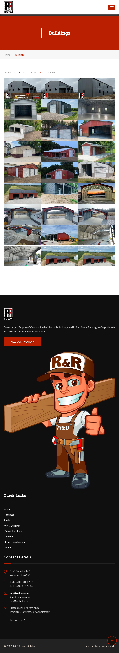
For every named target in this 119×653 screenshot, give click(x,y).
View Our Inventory (22, 341)
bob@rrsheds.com (20, 596)
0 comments (50, 72)
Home (7, 54)
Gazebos (8, 536)
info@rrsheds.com (19, 592)
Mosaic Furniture (13, 531)
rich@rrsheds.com (19, 600)
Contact (8, 547)
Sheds (7, 520)
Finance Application (14, 541)
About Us (9, 514)
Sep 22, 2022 (29, 72)
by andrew (9, 72)
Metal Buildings (12, 525)
